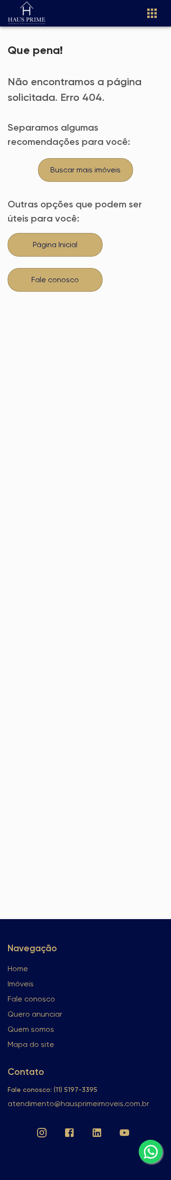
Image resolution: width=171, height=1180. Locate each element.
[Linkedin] (97, 1132)
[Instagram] (41, 1132)
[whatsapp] (150, 1151)
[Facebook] (69, 1132)
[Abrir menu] (152, 13)
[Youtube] (124, 1132)
